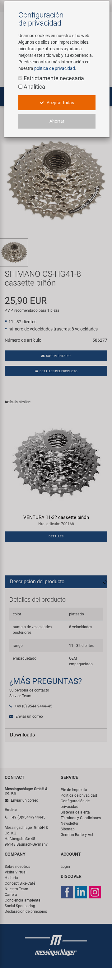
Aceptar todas (60, 102)
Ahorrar (56, 121)
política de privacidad (54, 68)
